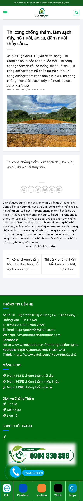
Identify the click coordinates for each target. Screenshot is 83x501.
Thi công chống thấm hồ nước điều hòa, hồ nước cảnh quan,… (23, 264)
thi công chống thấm (57, 234)
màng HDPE (56, 230)
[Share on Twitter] (38, 189)
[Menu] (5, 12)
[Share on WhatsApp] (24, 189)
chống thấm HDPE (26, 226)
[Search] (77, 13)
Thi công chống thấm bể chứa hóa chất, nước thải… (60, 264)
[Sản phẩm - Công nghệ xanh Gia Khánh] (41, 12)
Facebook (23, 495)
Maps (72, 495)
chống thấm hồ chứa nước (53, 226)
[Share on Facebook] (31, 189)
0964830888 (33, 473)
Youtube (42, 495)
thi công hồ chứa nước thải (43, 238)
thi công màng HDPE (26, 242)
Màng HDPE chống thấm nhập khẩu (33, 381)
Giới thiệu (14, 409)
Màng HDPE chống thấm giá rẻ (29, 387)
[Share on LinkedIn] (59, 189)
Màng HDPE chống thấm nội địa (30, 375)
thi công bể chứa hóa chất (27, 234)
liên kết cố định (47, 246)
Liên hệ (12, 415)
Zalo (6, 495)
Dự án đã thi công (48, 55)
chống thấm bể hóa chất (40, 222)
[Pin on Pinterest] (52, 189)
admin (40, 89)
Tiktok (58, 495)
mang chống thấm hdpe (33, 230)
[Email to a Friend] (45, 189)
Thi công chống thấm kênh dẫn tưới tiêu (34, 214)
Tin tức (12, 403)
